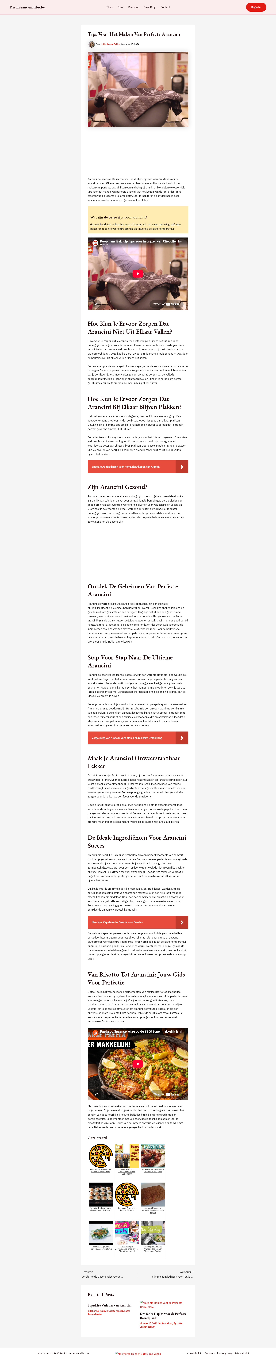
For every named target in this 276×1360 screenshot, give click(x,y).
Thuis (109, 7)
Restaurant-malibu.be (27, 7)
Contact (165, 7)
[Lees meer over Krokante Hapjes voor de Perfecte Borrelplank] (164, 1305)
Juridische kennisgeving (218, 1353)
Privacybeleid (242, 1353)
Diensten (133, 7)
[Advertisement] (138, 154)
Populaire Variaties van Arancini (109, 1305)
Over (120, 7)
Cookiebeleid (194, 1353)
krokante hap (113, 1311)
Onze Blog (150, 7)
